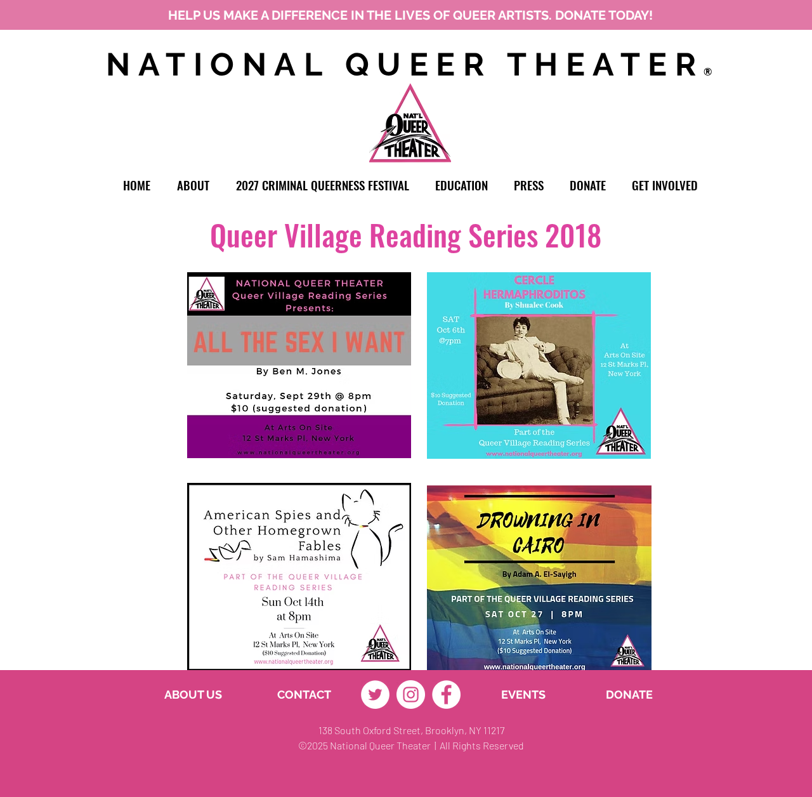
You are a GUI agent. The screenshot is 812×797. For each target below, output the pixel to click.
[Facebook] (446, 694)
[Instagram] (410, 694)
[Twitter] (375, 694)
